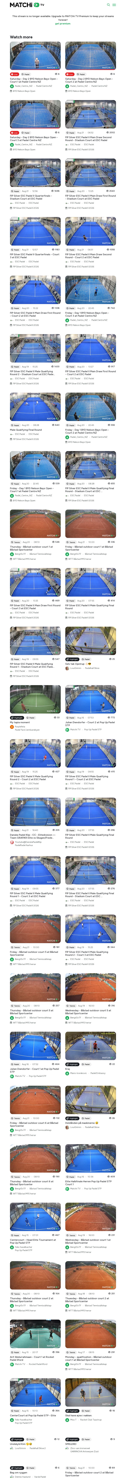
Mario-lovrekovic (78, 1073)
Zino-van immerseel (80, 1473)
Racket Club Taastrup (91, 1419)
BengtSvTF (20, 554)
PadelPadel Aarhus (24, 845)
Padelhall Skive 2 (38, 1473)
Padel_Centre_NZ (23, 86)
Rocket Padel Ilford (38, 1364)
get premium (62, 23)
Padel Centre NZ (44, 86)
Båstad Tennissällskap (40, 554)
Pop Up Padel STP (92, 729)
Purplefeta (20, 726)
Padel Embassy (98, 1073)
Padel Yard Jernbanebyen (27, 730)
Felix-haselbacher (23, 1247)
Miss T (73, 1419)
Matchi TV (75, 729)
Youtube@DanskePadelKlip (28, 842)
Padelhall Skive (92, 668)
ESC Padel (75, 144)
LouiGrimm (75, 668)
